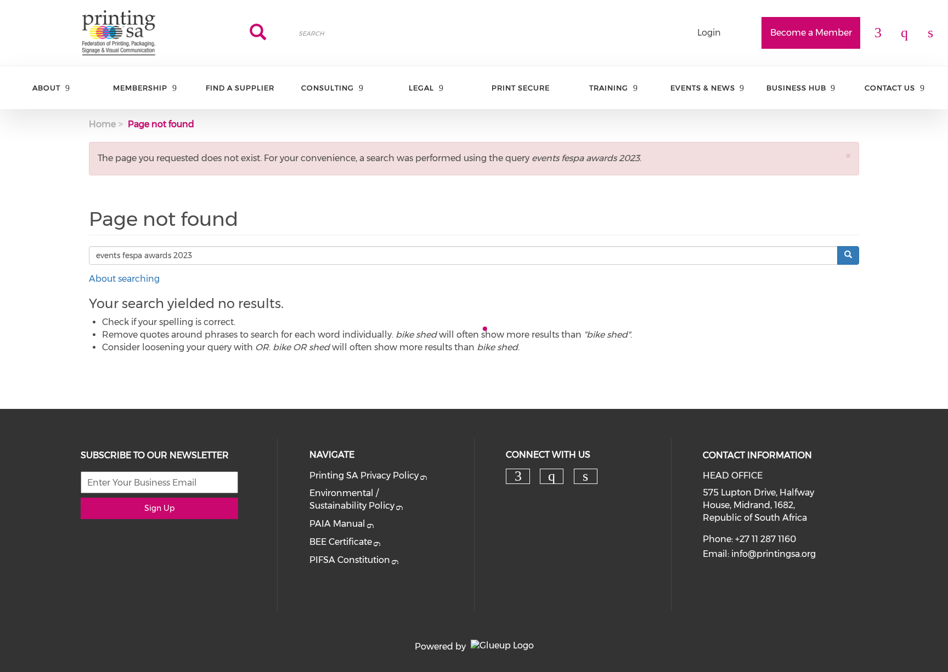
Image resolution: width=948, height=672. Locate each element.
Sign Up (159, 508)
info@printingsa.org (773, 554)
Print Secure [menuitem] (521, 87)
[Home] (118, 33)
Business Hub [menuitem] (796, 87)
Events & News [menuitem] (702, 87)
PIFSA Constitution (349, 560)
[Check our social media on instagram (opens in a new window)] (552, 476)
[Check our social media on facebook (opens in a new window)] (518, 476)
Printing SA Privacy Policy (364, 475)
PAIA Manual (337, 524)
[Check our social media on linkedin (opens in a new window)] (585, 476)
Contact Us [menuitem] (890, 87)
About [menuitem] (46, 87)
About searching (124, 279)
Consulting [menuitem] (327, 87)
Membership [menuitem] (140, 87)
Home (102, 124)
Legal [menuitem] (421, 87)
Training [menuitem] (608, 87)
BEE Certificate (340, 542)
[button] (848, 155)
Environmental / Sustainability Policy (351, 499)
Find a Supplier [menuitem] (240, 87)
